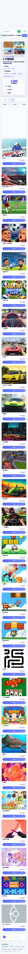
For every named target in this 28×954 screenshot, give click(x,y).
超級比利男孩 (5, 612)
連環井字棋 (4, 895)
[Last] (19, 937)
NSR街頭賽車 (5, 442)
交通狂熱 (4, 356)
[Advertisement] (14, 14)
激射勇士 (20, 73)
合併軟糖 (4, 782)
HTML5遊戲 (17, 946)
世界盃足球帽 (5, 300)
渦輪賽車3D (4, 413)
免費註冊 (24, 35)
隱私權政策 (15, 949)
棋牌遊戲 (23, 946)
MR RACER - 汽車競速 (7, 385)
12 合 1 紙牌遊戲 (5, 697)
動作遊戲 (16, 104)
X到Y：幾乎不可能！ (6, 924)
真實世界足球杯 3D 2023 (9, 76)
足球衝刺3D (4, 215)
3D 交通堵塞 (4, 328)
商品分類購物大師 (6, 810)
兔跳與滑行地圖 (5, 839)
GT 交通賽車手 (5, 527)
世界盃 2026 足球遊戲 (6, 243)
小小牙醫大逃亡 (5, 725)
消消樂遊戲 (4, 949)
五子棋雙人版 (6, 73)
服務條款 (20, 949)
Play (14, 163)
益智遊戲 (6, 104)
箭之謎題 (4, 669)
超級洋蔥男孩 (5, 555)
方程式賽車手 (5, 470)
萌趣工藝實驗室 (5, 867)
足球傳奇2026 (5, 271)
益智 (5, 68)
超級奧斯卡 (4, 583)
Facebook (11, 946)
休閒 (9, 68)
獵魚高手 (4, 754)
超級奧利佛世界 (5, 640)
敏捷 (13, 68)
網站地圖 (9, 949)
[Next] (14, 937)
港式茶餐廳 (14, 73)
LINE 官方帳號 (5, 946)
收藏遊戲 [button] (23, 160)
